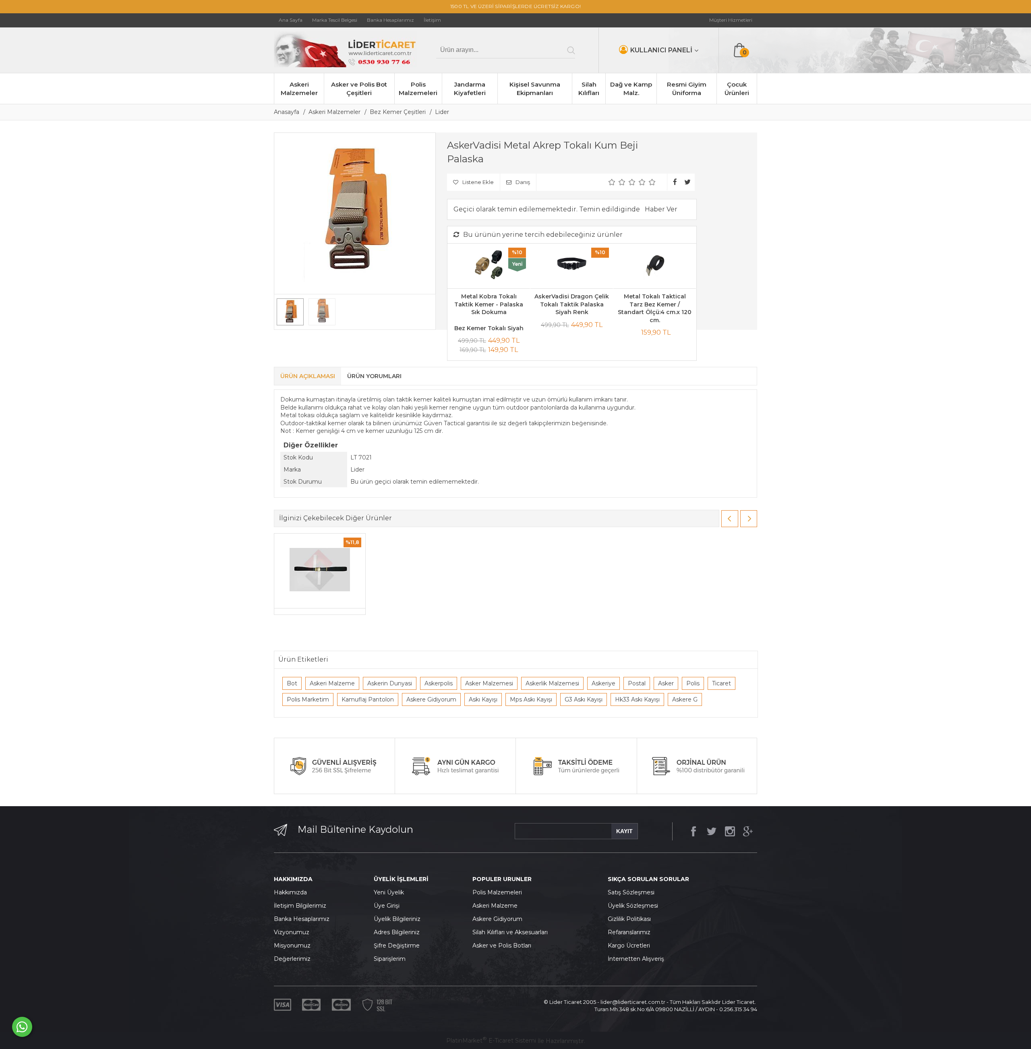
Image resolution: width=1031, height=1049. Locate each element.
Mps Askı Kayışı (531, 699)
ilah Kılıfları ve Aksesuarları (512, 932)
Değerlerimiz (292, 958)
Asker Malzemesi (489, 683)
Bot (292, 683)
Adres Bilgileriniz (397, 932)
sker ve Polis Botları (503, 945)
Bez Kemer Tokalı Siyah (489, 328)
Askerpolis (438, 683)
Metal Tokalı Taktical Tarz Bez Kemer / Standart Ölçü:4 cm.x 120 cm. (654, 308)
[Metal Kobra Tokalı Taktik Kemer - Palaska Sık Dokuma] (488, 266)
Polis (693, 683)
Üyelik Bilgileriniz (397, 919)
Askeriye (603, 683)
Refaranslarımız (629, 932)
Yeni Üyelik (389, 892)
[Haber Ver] (661, 209)
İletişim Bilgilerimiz (300, 905)
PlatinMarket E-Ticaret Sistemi (491, 1040)
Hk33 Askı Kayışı (637, 699)
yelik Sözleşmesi (635, 905)
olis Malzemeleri (499, 892)
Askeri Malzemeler (299, 89)
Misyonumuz (292, 945)
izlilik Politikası (631, 919)
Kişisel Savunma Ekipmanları (534, 89)
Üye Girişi (387, 905)
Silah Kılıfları (588, 89)
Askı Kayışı (483, 699)
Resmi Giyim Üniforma (686, 89)
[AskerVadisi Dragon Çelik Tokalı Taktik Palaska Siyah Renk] (571, 266)
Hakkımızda (290, 892)
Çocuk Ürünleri (737, 89)
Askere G (685, 699)
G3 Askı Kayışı (583, 699)
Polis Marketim (308, 699)
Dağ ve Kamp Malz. (631, 89)
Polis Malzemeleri (418, 89)
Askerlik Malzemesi (552, 683)
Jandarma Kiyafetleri (470, 89)
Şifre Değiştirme (397, 945)
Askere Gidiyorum (431, 699)
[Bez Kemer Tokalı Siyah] (319, 571)
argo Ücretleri (631, 945)
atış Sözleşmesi (632, 892)
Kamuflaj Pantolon (368, 699)
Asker (666, 683)
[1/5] (612, 182)
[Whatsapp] (22, 1027)
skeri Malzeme (497, 905)
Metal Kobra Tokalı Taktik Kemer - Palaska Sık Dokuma (488, 304)
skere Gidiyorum (499, 919)
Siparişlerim (390, 958)
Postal (637, 683)
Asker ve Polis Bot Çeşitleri (359, 89)
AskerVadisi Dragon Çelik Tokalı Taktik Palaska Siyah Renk (571, 304)
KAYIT (624, 831)
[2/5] (617, 182)
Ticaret (721, 683)
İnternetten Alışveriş (636, 958)
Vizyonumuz (291, 932)
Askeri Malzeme (332, 683)
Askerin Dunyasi (389, 683)
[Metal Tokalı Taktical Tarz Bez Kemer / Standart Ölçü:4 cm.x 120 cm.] (654, 266)
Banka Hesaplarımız (301, 919)
